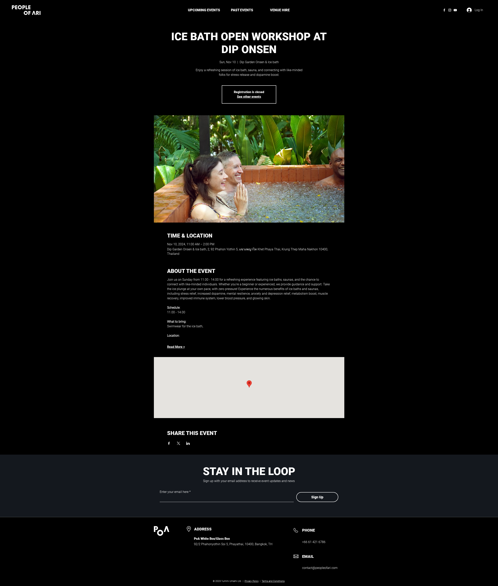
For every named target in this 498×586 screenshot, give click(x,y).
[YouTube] (455, 10)
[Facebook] (444, 10)
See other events (249, 97)
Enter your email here (174, 491)
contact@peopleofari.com (320, 568)
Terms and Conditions (273, 581)
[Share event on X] (178, 443)
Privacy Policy (252, 581)
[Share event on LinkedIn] (188, 443)
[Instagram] (450, 10)
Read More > (176, 347)
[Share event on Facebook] (169, 443)
